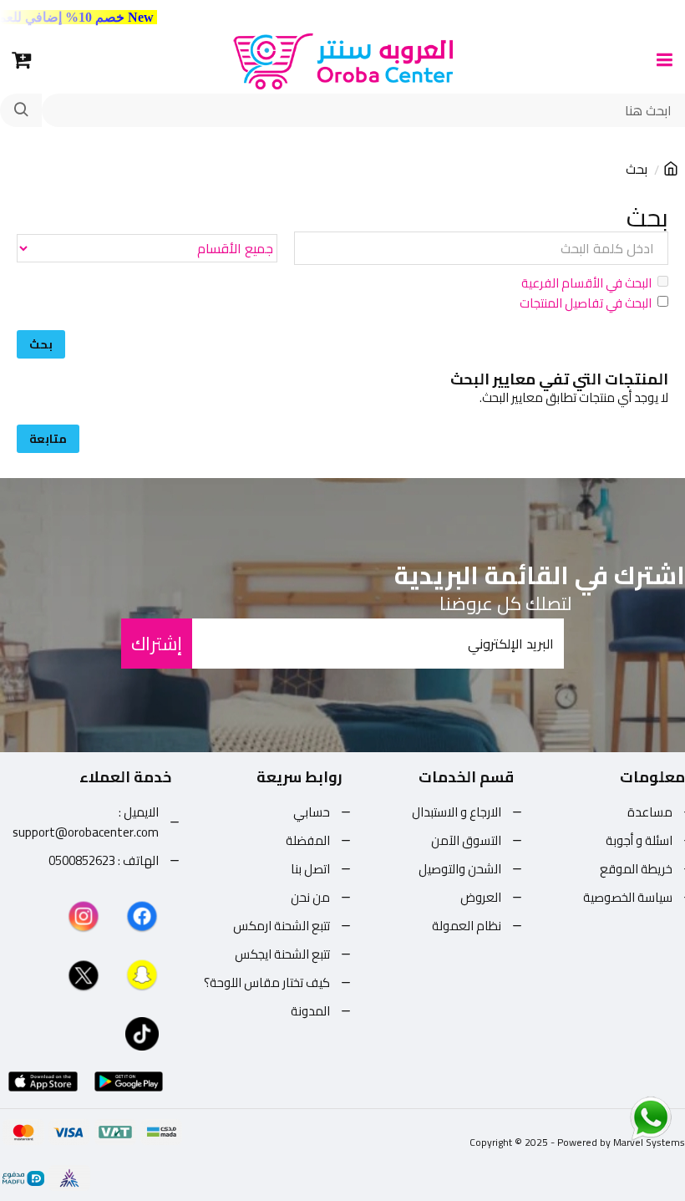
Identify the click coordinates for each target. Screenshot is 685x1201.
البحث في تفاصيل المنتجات (586, 303)
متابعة (48, 439)
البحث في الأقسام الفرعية (586, 283)
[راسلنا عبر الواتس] (621, 1117)
